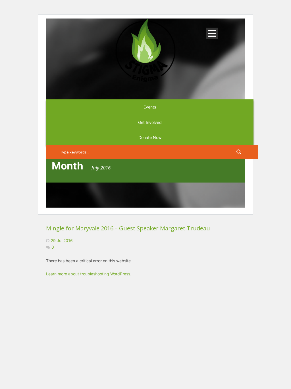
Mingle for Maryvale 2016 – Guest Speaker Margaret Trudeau (128, 228)
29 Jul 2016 (62, 240)
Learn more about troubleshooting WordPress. (88, 273)
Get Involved (150, 122)
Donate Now (149, 137)
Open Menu (212, 33)
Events (150, 107)
